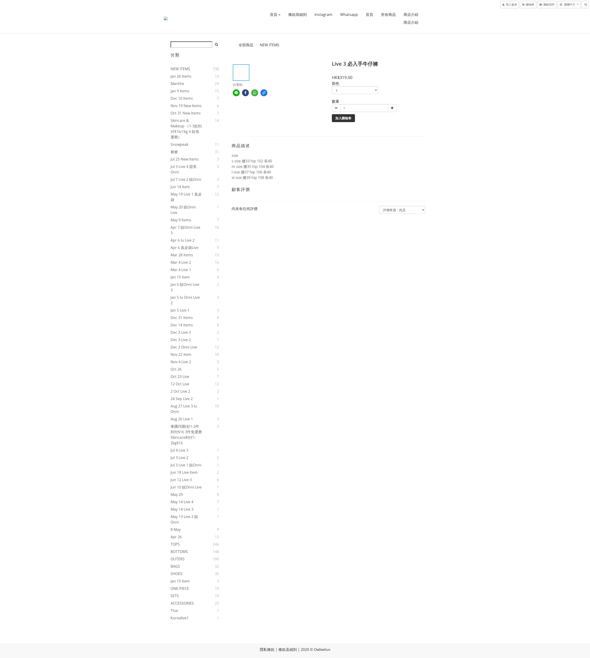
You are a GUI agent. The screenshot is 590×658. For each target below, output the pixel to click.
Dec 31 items (182, 317)
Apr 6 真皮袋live (184, 247)
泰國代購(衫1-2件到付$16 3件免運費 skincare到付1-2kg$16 (186, 434)
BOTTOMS (179, 551)
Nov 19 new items (186, 105)
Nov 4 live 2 (181, 361)
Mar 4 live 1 (181, 269)
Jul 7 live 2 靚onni (186, 179)
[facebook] (245, 92)
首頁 (274, 14)
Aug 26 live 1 (182, 418)
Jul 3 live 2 (179, 457)
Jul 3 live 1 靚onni (186, 465)
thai (174, 610)
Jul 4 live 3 (179, 450)
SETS (175, 595)
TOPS (175, 544)
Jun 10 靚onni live (186, 487)
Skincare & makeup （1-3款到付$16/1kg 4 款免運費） (186, 129)
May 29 (177, 494)
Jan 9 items (180, 91)
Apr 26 (176, 536)
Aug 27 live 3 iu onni (184, 409)
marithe (177, 83)
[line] (236, 92)
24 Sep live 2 (182, 398)
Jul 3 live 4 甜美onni (184, 169)
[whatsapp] (254, 92)
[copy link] (263, 92)
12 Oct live (180, 383)
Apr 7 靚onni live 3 (185, 230)
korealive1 (180, 617)
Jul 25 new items (185, 159)
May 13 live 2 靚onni (184, 519)
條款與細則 (297, 14)
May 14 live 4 (182, 501)
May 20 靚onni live (183, 210)
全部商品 (246, 44)
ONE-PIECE (180, 588)
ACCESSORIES (182, 603)
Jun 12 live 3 (181, 479)
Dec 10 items (182, 98)
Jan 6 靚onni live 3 (185, 287)
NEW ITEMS (180, 68)
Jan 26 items (181, 76)
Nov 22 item (181, 354)
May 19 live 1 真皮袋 (186, 197)
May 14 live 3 (182, 509)
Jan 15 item (180, 277)
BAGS (175, 566)
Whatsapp (349, 14)
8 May (176, 529)
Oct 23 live (180, 376)
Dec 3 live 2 (181, 339)
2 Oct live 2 (180, 391)
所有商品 (388, 14)
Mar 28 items (182, 254)
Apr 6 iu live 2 (183, 240)
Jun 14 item (180, 186)
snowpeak (179, 144)
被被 (174, 151)
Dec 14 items (182, 325)
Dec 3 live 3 (181, 332)
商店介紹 (411, 14)
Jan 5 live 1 (180, 310)
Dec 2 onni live (184, 347)
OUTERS (178, 558)
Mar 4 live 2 (181, 262)
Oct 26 (176, 369)
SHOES (176, 573)
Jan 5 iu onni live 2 (185, 300)
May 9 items (181, 219)
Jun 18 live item (184, 472)
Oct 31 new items (186, 113)
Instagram (323, 14)
